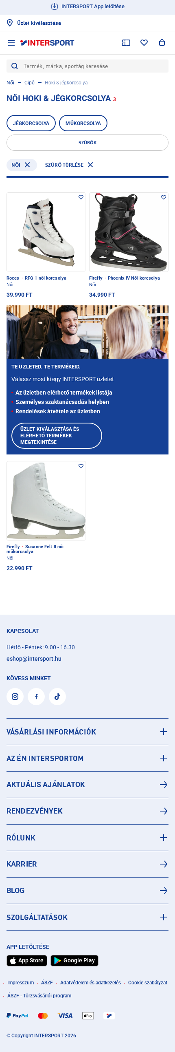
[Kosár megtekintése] (162, 43)
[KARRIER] (87, 864)
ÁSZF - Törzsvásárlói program (39, 996)
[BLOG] (87, 891)
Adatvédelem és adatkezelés (90, 983)
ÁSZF (47, 983)
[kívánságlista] (144, 43)
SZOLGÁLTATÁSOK (37, 917)
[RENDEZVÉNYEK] (87, 811)
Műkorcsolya (83, 123)
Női (10, 83)
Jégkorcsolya (31, 123)
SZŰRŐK (87, 143)
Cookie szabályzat (147, 983)
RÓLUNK (21, 837)
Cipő (29, 83)
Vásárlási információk (51, 731)
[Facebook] (36, 696)
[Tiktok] (57, 696)
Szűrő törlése (64, 165)
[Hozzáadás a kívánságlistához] (81, 197)
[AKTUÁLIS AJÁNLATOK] (87, 785)
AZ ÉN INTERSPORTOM (45, 758)
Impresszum (20, 983)
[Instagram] (15, 696)
